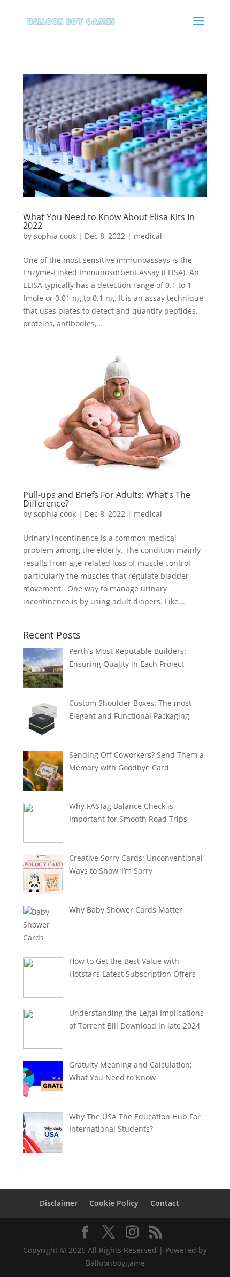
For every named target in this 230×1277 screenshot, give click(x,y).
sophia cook (55, 236)
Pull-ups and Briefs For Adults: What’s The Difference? (106, 499)
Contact (164, 1203)
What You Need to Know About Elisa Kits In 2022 (109, 221)
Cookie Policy (114, 1203)
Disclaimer (59, 1203)
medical (148, 236)
